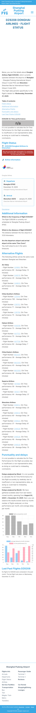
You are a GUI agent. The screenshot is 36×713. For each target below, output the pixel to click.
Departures (6, 677)
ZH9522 (17, 421)
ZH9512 (17, 405)
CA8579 (17, 275)
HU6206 (17, 326)
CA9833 (17, 283)
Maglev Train (6, 695)
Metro (4, 698)
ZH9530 (17, 445)
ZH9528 (17, 437)
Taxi (3, 693)
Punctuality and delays (10, 112)
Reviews (21, 679)
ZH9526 (17, 429)
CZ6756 (17, 312)
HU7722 (17, 334)
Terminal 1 (21, 674)
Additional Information (10, 106)
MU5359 (17, 371)
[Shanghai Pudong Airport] (5, 11)
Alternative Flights (8, 109)
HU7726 (17, 341)
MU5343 (17, 363)
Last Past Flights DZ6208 (11, 114)
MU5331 (17, 355)
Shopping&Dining (24, 687)
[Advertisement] (18, 51)
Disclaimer (21, 707)
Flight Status (6, 104)
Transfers (5, 701)
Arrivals (4, 674)
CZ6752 (17, 304)
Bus (3, 690)
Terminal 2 (22, 677)
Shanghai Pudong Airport (19, 10)
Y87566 (17, 384)
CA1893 (17, 267)
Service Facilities (8, 685)
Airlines (4, 682)
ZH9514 (17, 413)
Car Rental (22, 685)
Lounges (21, 690)
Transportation (7, 687)
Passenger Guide (24, 671)
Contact (27, 707)
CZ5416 (17, 296)
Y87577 (17, 392)
